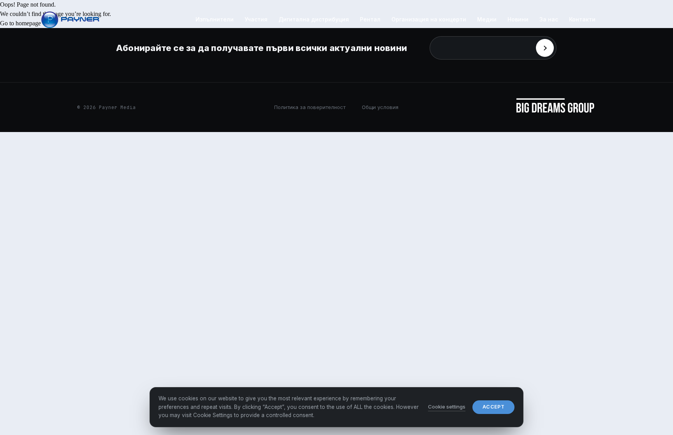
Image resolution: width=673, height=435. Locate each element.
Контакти (582, 19)
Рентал (370, 19)
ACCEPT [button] (493, 407)
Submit (545, 48)
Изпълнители (215, 19)
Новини (518, 19)
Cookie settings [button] (446, 406)
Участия (256, 19)
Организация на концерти (428, 19)
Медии (487, 19)
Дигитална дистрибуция (313, 19)
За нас (548, 19)
